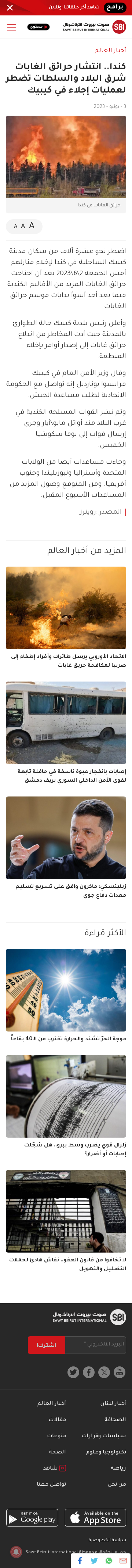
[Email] (123, 1561)
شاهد (51, 1469)
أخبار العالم (110, 51)
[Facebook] (80, 1561)
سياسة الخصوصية (107, 1540)
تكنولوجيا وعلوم (106, 1453)
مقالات (57, 1420)
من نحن (117, 1485)
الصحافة (115, 1420)
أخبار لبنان (113, 1404)
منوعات (56, 1436)
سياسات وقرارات (103, 1436)
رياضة (118, 1469)
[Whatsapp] (108, 1561)
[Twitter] (94, 1561)
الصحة (57, 1453)
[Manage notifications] (16, 1552)
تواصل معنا (51, 1485)
